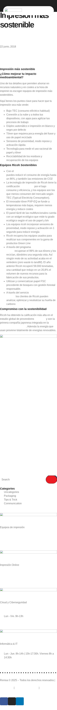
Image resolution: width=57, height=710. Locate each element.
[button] (51, 11)
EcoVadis (40, 319)
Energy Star (27, 186)
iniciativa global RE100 (13, 326)
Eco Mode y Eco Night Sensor (31, 171)
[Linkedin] (20, 701)
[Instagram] (12, 701)
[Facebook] (4, 701)
